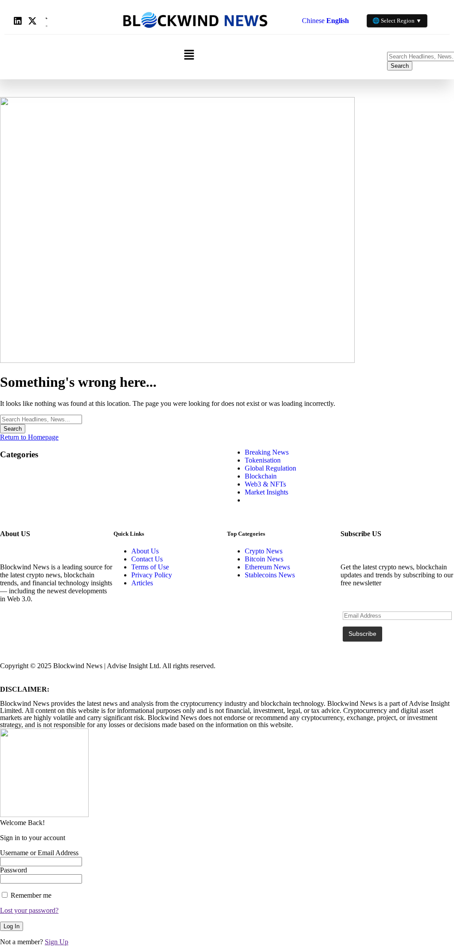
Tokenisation (263, 460)
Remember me (30, 895)
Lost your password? (29, 910)
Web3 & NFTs (265, 484)
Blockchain (261, 476)
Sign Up (56, 942)
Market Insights (266, 492)
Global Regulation (270, 468)
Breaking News (267, 452)
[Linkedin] (17, 20)
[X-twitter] (32, 20)
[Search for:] (41, 419)
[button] (189, 55)
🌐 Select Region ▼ (397, 20)
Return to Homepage (29, 437)
